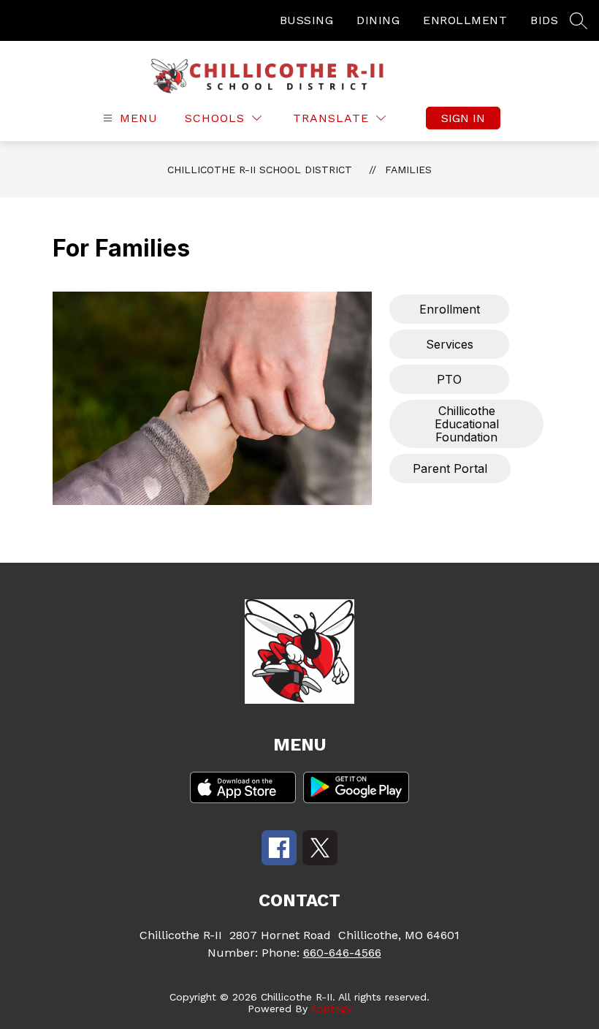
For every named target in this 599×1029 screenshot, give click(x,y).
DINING (378, 20)
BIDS (544, 20)
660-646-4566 (342, 953)
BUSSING (307, 20)
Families (408, 169)
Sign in (463, 118)
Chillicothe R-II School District (259, 169)
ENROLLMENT (465, 20)
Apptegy (330, 1008)
